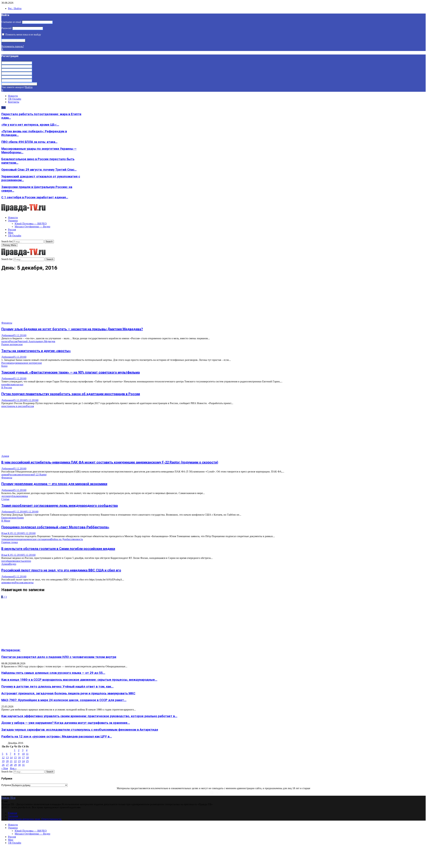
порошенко (20, 539)
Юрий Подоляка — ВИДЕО (31, 223)
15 (15, 757)
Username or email (11, 22)
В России (6, 387)
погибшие (7, 561)
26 (3, 764)
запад (12, 362)
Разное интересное (12, 344)
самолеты (28, 582)
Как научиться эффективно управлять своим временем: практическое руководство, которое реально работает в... (89, 716)
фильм (10, 384)
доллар (5, 496)
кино (4, 384)
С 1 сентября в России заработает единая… (34, 197)
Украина (13, 220)
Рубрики (6, 785)
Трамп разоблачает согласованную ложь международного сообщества (59, 506)
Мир (10, 232)
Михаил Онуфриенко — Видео (32, 226)
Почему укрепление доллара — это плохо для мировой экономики (54, 484)
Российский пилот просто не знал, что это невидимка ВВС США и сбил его (61, 570)
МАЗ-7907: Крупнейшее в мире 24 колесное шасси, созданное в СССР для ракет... (63, 700)
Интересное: (11, 650)
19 (3, 761)
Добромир (7, 335)
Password (6, 28)
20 (7, 761)
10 (23, 753)
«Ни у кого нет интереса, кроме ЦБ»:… (30, 125)
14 (11, 757)
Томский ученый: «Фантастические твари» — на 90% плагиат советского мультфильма (70, 372)
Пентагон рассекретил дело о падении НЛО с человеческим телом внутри (58, 657)
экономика (22, 496)
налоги (5, 341)
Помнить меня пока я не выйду (23, 34)
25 (27, 761)
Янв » (13, 768)
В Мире (5, 520)
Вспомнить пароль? (12, 46)
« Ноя (4, 768)
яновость (78, 539)
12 (3, 757)
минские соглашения (39, 539)
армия (4, 474)
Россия (12, 229)
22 (15, 761)
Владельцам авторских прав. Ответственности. (35, 819)
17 (23, 757)
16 (19, 757)
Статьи (5, 499)
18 (27, 757)
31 (23, 764)
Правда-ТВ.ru (8, 798)
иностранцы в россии (13, 406)
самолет (20, 474)
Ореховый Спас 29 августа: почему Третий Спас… (39, 169)
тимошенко (7, 539)
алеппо (27, 561)
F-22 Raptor (40, 474)
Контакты (13, 101)
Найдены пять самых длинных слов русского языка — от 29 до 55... (53, 673)
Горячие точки (9, 542)
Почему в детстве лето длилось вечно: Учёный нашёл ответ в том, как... (57, 686)
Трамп (20, 517)
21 (11, 761)
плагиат (18, 384)
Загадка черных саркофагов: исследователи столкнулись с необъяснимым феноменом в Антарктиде (79, 730)
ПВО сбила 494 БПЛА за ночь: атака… (29, 142)
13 (7, 757)
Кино (4, 366)
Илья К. (5, 533)
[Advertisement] (101, 298)
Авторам (13, 816)
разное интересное (31, 362)
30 (19, 764)
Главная (12, 813)
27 (7, 764)
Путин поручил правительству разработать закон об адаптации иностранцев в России (70, 394)
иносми (29, 474)
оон (15, 517)
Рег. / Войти (15, 8)
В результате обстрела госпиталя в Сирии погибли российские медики (58, 549)
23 (19, 761)
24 (23, 761)
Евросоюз (7, 517)
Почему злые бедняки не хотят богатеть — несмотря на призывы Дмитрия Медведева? (72, 329)
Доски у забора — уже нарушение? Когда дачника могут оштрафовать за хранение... (65, 723)
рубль (12, 496)
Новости (13, 95)
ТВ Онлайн (14, 98)
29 (15, 764)
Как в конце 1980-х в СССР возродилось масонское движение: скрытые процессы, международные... (79, 680)
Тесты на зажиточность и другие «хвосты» (36, 351)
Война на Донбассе (62, 539)
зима (18, 362)
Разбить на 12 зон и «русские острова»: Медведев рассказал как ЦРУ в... (56, 736)
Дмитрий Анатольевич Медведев (36, 341)
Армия (5, 456)
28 (11, 764)
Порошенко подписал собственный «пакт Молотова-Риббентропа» (55, 527)
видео (11, 582)
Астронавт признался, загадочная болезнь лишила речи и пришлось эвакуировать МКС (68, 693)
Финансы (6, 322)
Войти (29, 87)
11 (27, 753)
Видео (12, 564)
